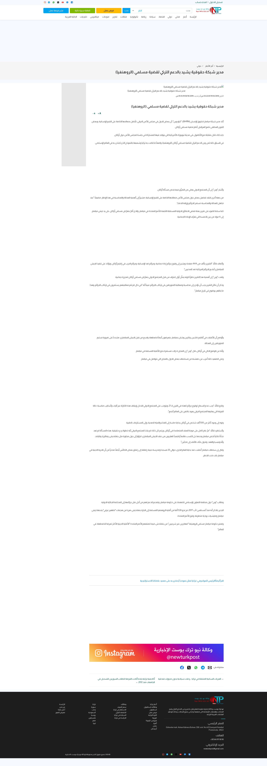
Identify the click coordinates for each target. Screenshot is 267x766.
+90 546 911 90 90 (217, 739)
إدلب (94, 710)
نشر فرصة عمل (56, 10)
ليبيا (94, 723)
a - (94, 113)
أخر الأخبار (209, 66)
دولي (170, 17)
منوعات (105, 17)
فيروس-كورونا (151, 720)
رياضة (143, 17)
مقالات (123, 17)
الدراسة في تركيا (120, 718)
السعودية (92, 712)
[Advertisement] (133, 40)
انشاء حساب (201, 2)
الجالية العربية (71, 17)
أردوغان (154, 729)
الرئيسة (193, 17)
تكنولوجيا (134, 17)
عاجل (155, 726)
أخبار (185, 17)
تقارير (114, 17)
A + (99, 113)
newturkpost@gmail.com (214, 749)
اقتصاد (162, 17)
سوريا (93, 707)
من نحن (62, 707)
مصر (94, 720)
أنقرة (155, 723)
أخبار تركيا (153, 704)
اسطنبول (153, 710)
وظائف (123, 704)
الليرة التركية (152, 715)
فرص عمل (109, 10)
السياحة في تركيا (120, 715)
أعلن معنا (61, 710)
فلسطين (92, 718)
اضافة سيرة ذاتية (82, 10)
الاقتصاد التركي (121, 712)
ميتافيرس (94, 17)
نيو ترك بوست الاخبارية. (73, 754)
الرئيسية (220, 66)
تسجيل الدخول (215, 2)
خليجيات (83, 17)
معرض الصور (60, 712)
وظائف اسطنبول (150, 707)
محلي (177, 17)
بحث (126, 10)
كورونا (154, 718)
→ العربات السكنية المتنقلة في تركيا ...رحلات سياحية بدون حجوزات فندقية (191, 679)
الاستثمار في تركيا (119, 710)
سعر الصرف (121, 707)
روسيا (93, 715)
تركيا (94, 704)
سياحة (152, 17)
